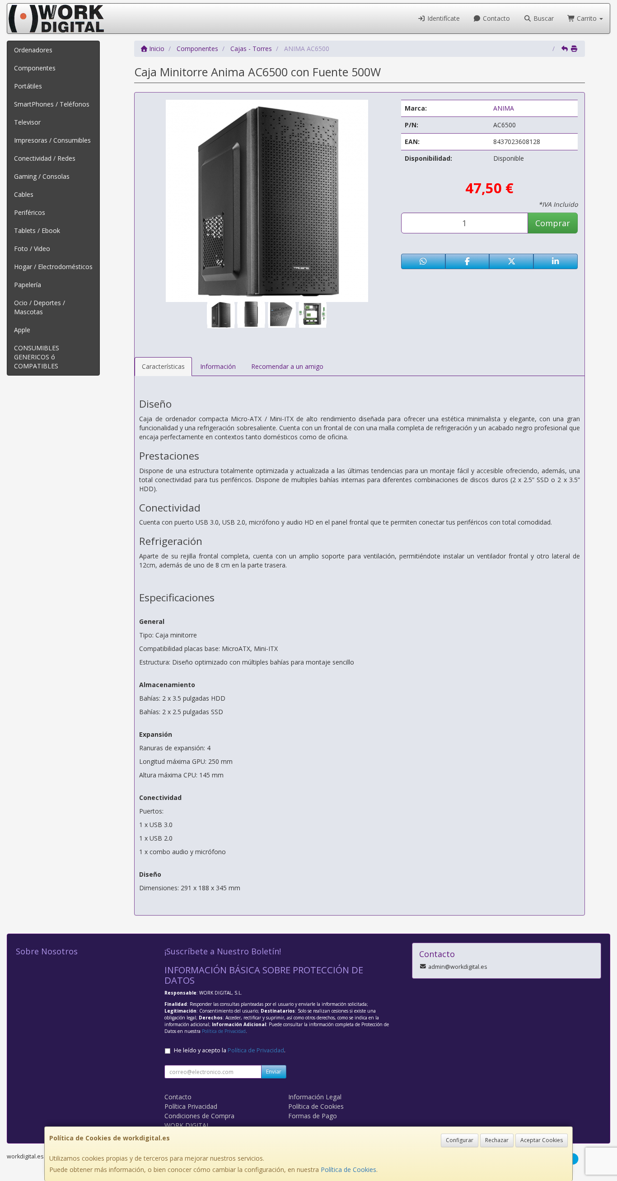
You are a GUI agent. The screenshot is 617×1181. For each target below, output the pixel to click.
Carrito (586, 18)
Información (218, 366)
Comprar (552, 223)
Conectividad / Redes (44, 158)
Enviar (273, 1071)
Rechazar (497, 1140)
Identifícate (442, 18)
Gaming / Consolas (42, 176)
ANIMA (503, 108)
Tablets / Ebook (37, 230)
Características (163, 366)
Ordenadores (33, 50)
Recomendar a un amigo (287, 366)
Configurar (459, 1140)
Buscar (543, 18)
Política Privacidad (190, 1106)
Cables (23, 194)
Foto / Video (32, 248)
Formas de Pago (312, 1115)
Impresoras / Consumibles (52, 140)
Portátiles (28, 86)
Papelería (27, 284)
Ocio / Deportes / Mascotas (39, 307)
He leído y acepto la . (229, 1050)
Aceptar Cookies (541, 1140)
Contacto (495, 18)
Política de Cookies (348, 1169)
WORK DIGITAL (187, 1125)
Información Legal (314, 1097)
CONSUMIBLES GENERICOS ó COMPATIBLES (36, 357)
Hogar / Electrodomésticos (53, 266)
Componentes (35, 68)
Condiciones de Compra (199, 1115)
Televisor (27, 122)
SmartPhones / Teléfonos (51, 104)
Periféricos (29, 212)
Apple (22, 329)
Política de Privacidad (224, 1031)
